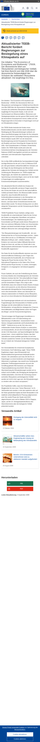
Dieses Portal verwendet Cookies (13, 727)
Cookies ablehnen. (20, 739)
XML (21, 483)
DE (3, 37)
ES (11, 37)
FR (15, 37)
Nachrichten (16, 19)
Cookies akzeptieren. (20, 734)
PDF (21, 489)
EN (7, 37)
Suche (32, 8)
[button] (28, 8)
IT (19, 37)
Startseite (4, 19)
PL (23, 37)
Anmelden (23, 8)
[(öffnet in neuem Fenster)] (7, 7)
